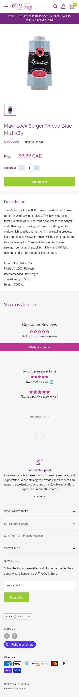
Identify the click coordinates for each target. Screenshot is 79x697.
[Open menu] (6, 6)
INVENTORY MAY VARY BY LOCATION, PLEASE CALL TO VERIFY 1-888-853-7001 (39, 18)
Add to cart (39, 181)
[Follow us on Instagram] (14, 636)
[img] (39, 377)
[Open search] (55, 6)
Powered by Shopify (15, 688)
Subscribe (16, 597)
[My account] (63, 6)
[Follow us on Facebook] (7, 636)
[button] (36, 436)
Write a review (39, 347)
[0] (71, 6)
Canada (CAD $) (14, 616)
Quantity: (10, 167)
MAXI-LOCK (11, 142)
